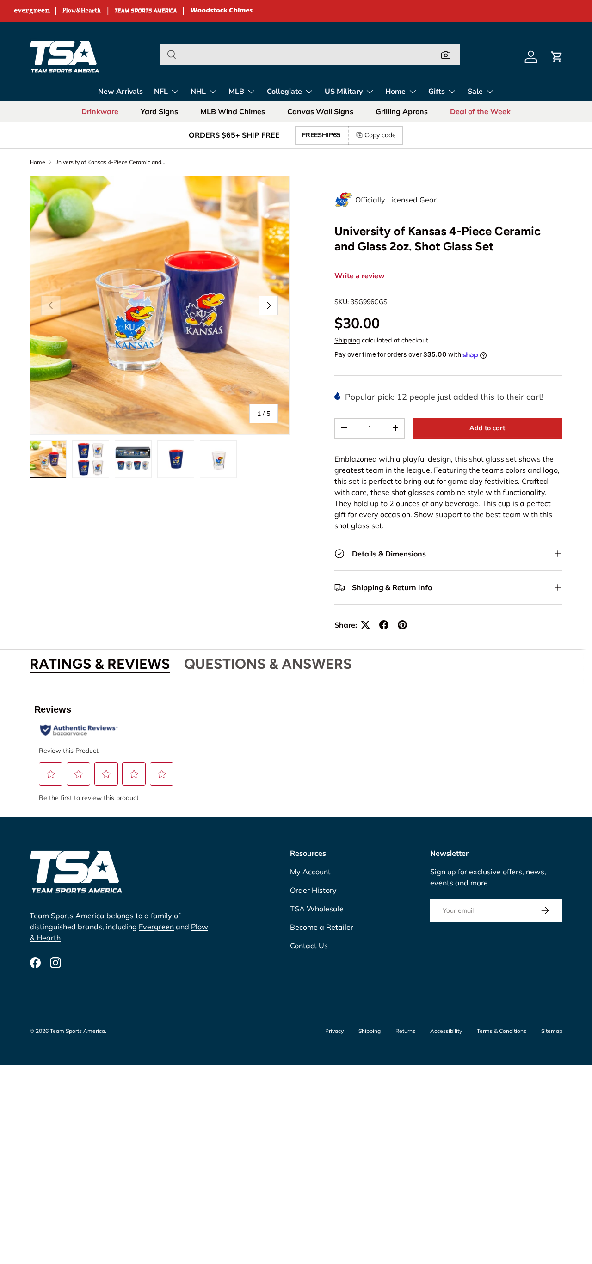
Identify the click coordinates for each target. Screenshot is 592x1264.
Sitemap (551, 1030)
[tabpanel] (296, 750)
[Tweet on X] (365, 625)
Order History (313, 890)
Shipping (347, 340)
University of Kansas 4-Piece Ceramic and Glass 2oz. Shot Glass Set (109, 162)
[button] (557, 57)
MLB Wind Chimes (232, 111)
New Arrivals (120, 91)
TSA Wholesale (317, 908)
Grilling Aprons (402, 111)
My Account (310, 871)
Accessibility (446, 1030)
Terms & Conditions (501, 1030)
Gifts (436, 91)
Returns (405, 1030)
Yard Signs (159, 111)
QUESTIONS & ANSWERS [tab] (268, 663)
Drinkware (99, 111)
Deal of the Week (480, 111)
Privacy (334, 1030)
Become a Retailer (321, 927)
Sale (475, 91)
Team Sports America (77, 1030)
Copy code (380, 135)
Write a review (359, 276)
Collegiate (284, 91)
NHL (198, 91)
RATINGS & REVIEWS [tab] (100, 663)
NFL (161, 91)
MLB (236, 91)
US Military (344, 91)
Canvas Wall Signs (320, 111)
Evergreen (156, 926)
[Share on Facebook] (384, 625)
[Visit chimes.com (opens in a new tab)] (222, 11)
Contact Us (309, 945)
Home (395, 91)
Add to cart (487, 428)
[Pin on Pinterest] (402, 625)
